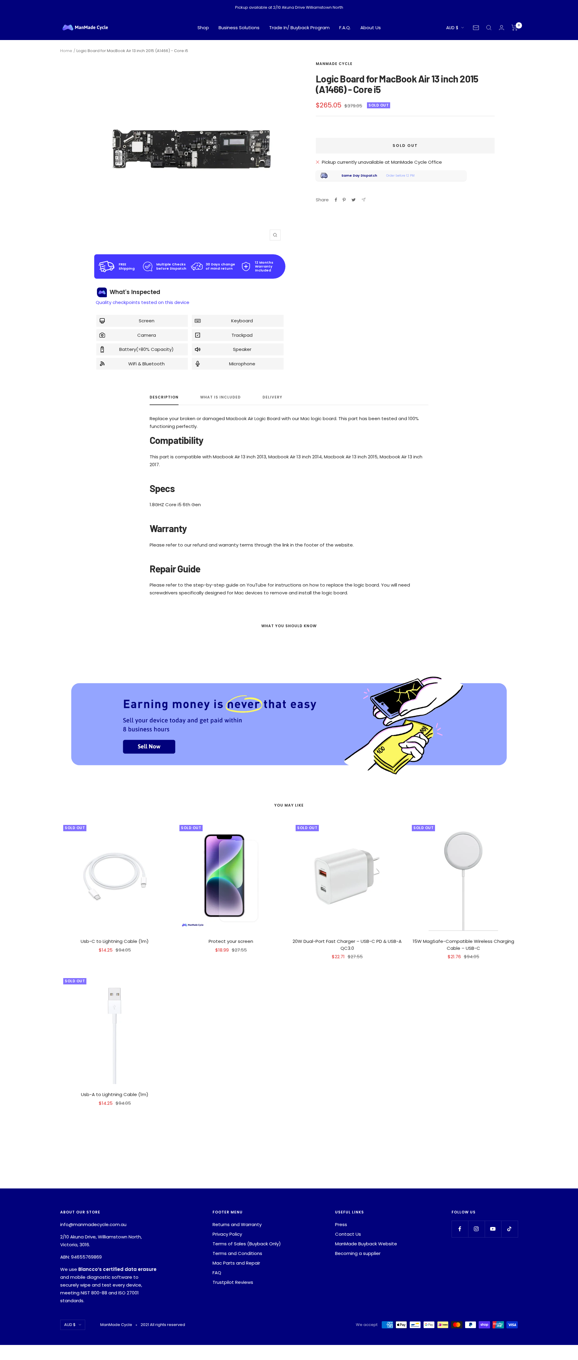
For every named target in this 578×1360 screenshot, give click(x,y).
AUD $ (452, 28)
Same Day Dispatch (359, 175)
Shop (203, 27)
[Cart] (514, 28)
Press (341, 1224)
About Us (370, 27)
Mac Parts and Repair (236, 1263)
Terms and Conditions (237, 1253)
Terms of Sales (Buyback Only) (247, 1244)
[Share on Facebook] (336, 200)
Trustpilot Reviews (233, 1282)
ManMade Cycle (334, 63)
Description (164, 397)
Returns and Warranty (237, 1224)
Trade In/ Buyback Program (299, 27)
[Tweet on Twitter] (353, 200)
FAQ (217, 1272)
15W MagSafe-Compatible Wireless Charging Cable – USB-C (463, 944)
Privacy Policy (227, 1234)
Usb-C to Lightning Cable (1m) (115, 941)
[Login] (501, 27)
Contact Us (348, 1234)
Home (66, 51)
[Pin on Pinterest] (344, 200)
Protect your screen (231, 941)
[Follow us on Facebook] (460, 1229)
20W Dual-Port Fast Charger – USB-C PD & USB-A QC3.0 (347, 944)
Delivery (272, 397)
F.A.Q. (345, 27)
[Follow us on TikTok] (509, 1229)
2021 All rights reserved (163, 1324)
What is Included (220, 397)
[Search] (489, 27)
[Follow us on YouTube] (493, 1229)
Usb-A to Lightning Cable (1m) (114, 1094)
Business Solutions (239, 27)
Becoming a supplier (358, 1253)
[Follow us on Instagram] (476, 1229)
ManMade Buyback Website (366, 1244)
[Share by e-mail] (363, 200)
